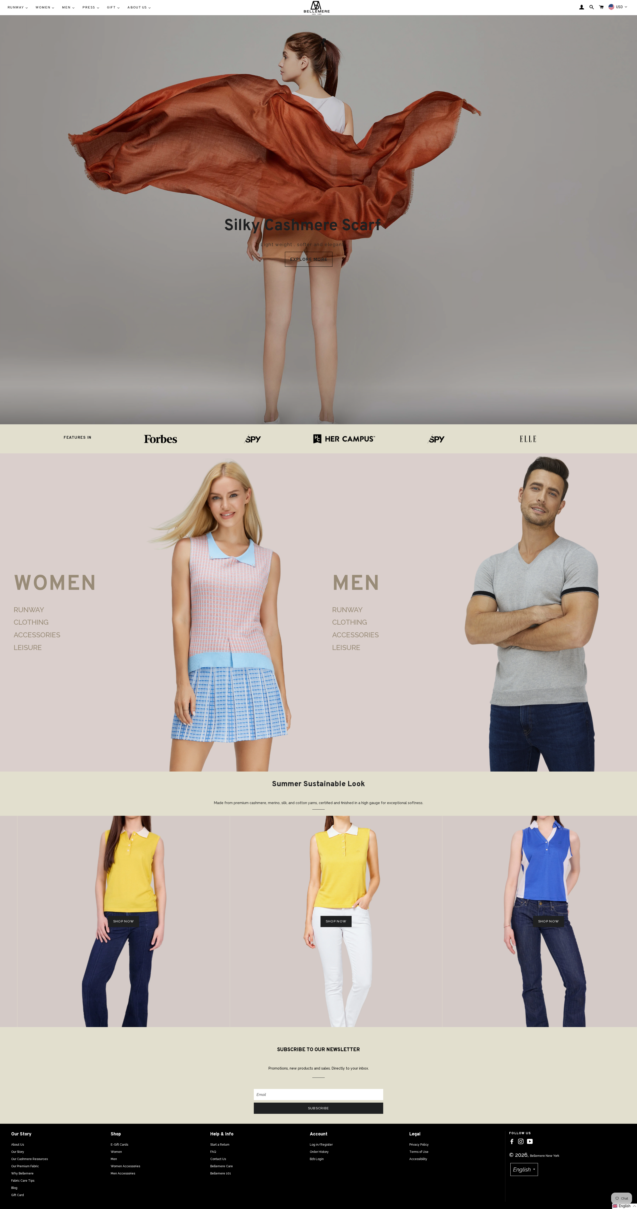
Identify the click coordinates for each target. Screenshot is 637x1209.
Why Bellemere (22, 1173)
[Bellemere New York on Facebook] (512, 1141)
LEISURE (28, 648)
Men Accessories (123, 1173)
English (522, 1169)
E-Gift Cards (119, 1144)
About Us (17, 1144)
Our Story (17, 1152)
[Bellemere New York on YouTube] (530, 1141)
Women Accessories (125, 1166)
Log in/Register (321, 1144)
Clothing (31, 622)
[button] (624, 1206)
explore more (308, 259)
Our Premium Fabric (25, 1166)
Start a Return (219, 1144)
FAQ (213, 1152)
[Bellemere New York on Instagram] (521, 1141)
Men (114, 1159)
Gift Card (17, 1195)
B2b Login (317, 1159)
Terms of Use (418, 1152)
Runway (29, 610)
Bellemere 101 (220, 1173)
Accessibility (418, 1159)
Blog (14, 1188)
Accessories (37, 635)
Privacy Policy (419, 1144)
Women (116, 1152)
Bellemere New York (544, 1156)
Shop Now (106, 921)
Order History (319, 1152)
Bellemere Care (221, 1166)
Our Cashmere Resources (29, 1159)
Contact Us (218, 1159)
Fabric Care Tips (22, 1180)
